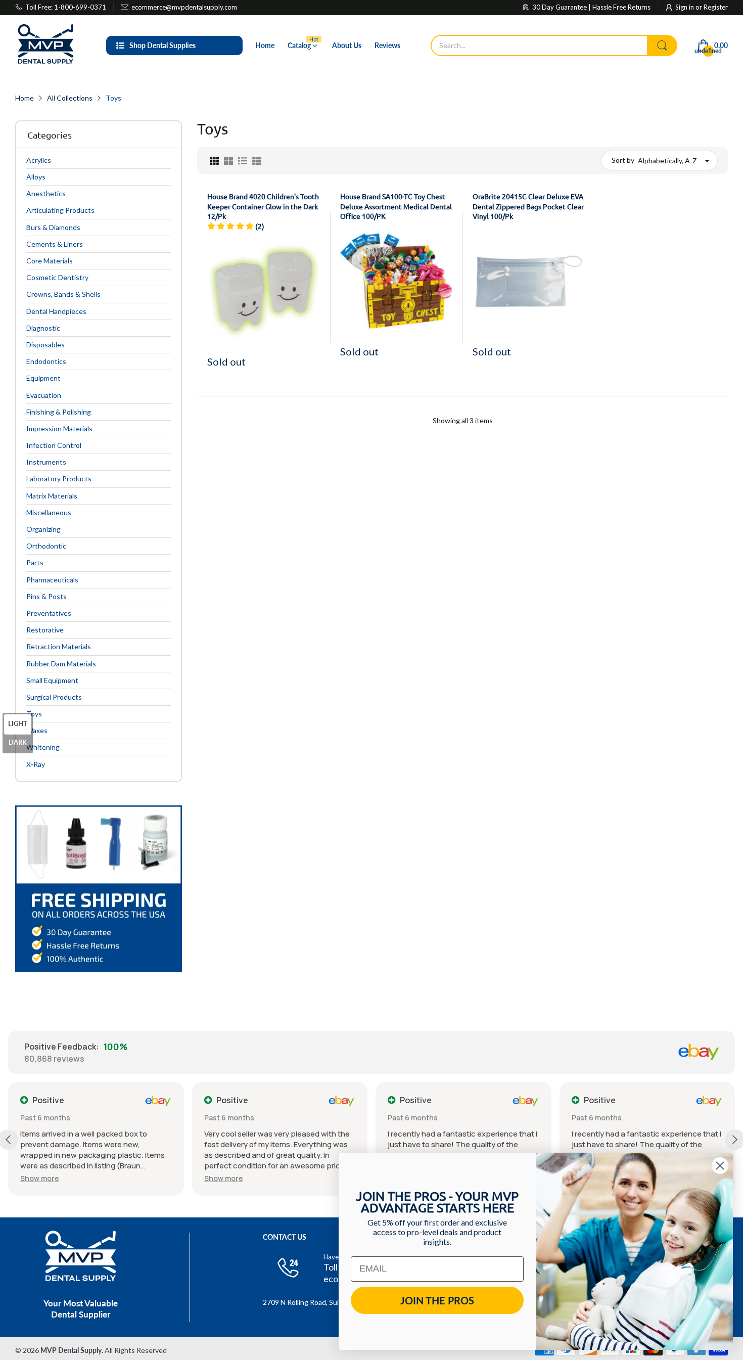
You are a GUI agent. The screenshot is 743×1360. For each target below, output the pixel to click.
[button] (39, 1178)
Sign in (685, 7)
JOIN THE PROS (437, 1300)
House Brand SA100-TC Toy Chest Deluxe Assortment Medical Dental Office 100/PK (396, 206)
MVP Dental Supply (71, 1350)
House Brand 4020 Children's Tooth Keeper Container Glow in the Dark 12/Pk (263, 206)
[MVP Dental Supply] (45, 45)
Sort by (623, 160)
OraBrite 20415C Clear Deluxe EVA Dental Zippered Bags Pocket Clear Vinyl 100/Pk (528, 206)
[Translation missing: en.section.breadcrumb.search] (662, 45)
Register (716, 7)
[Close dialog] (720, 1165)
